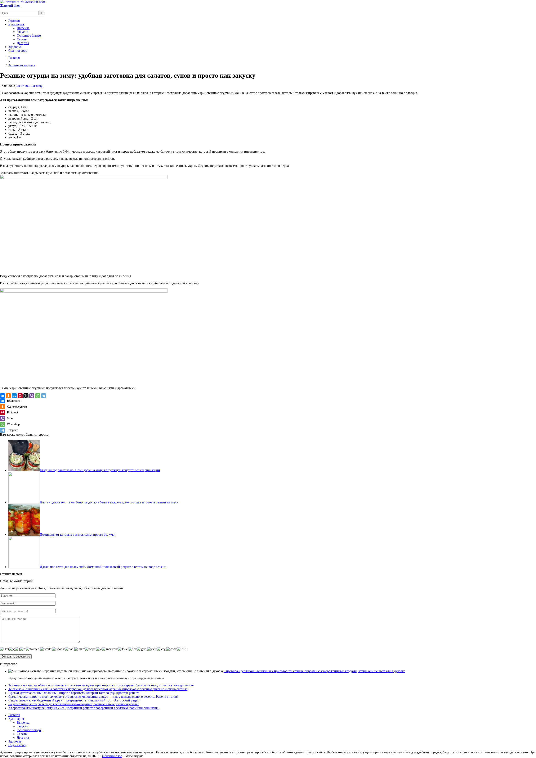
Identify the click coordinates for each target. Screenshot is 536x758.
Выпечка (23, 28)
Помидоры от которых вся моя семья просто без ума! (77, 534)
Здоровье (14, 47)
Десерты (23, 43)
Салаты (22, 39)
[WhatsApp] (37, 395)
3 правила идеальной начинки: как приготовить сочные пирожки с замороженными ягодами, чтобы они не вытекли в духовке (314, 671)
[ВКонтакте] (2, 395)
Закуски (22, 31)
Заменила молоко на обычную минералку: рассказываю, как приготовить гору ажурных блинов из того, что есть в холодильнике (101, 685)
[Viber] (31, 395)
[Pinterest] (20, 395)
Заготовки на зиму (29, 86)
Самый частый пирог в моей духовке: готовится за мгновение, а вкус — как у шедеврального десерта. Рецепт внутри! (93, 696)
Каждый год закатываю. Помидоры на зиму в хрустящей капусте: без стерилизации (100, 470)
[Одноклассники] (8, 395)
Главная (14, 20)
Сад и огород (17, 50)
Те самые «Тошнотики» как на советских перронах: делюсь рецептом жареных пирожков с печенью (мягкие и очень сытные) (98, 689)
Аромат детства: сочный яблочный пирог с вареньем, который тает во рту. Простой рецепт (73, 693)
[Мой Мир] (14, 395)
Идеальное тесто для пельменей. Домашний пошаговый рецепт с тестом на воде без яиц (103, 567)
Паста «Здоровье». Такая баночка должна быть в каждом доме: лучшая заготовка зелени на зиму (109, 502)
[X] (25, 395)
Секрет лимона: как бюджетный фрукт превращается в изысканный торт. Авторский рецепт (74, 700)
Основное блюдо (29, 35)
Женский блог (10, 5)
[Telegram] (43, 395)
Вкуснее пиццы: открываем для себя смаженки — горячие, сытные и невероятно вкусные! (73, 704)
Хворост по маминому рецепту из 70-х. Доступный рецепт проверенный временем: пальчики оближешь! (83, 708)
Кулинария (16, 24)
